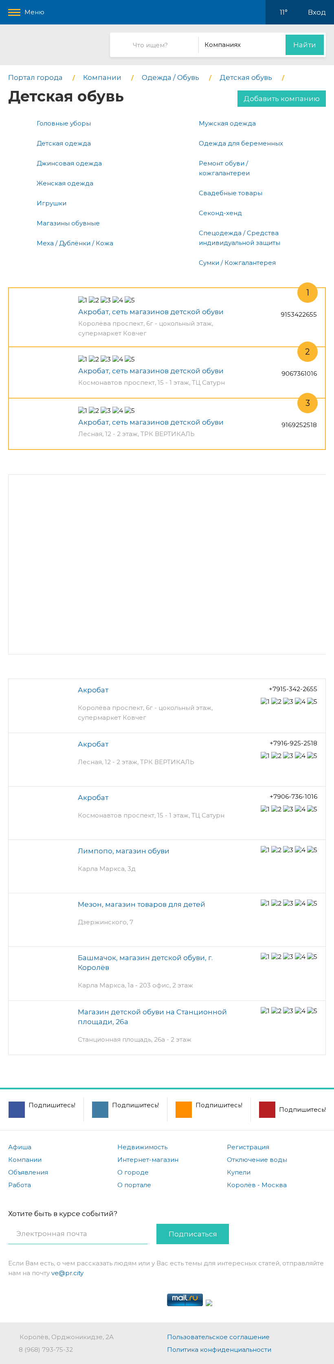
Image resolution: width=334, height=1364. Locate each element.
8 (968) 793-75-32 (46, 1349)
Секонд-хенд (220, 213)
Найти (304, 45)
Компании (25, 1159)
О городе (133, 1172)
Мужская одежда (227, 123)
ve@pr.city (67, 1273)
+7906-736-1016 (293, 796)
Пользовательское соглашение (218, 1337)
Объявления (28, 1172)
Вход (317, 12)
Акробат (93, 690)
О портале (134, 1185)
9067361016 (299, 373)
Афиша (19, 1147)
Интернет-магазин (147, 1159)
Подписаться (193, 1234)
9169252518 (299, 425)
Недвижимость (142, 1147)
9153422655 (299, 314)
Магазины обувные (68, 223)
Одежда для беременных (241, 143)
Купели (238, 1172)
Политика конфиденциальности (219, 1349)
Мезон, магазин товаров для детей (141, 904)
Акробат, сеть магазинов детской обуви (151, 312)
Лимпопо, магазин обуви (123, 851)
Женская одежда (65, 183)
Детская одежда (64, 143)
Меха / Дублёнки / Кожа (75, 243)
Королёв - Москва (257, 1185)
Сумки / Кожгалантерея (237, 263)
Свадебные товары (230, 193)
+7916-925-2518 (293, 743)
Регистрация (248, 1147)
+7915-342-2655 (293, 689)
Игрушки (51, 203)
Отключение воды (257, 1159)
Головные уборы (64, 123)
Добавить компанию (282, 99)
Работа (19, 1185)
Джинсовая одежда (69, 163)
